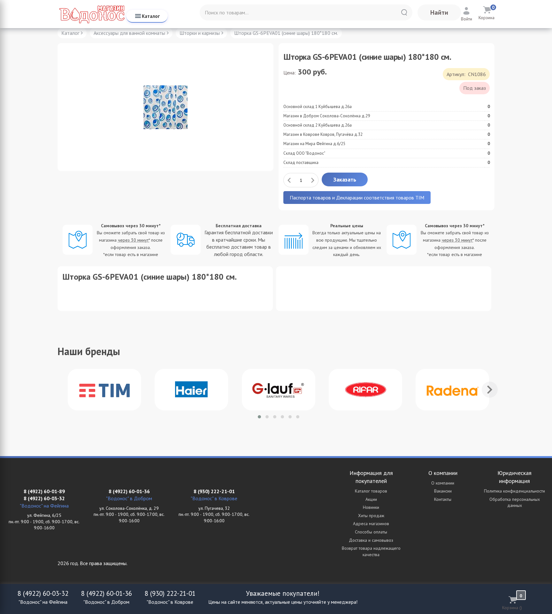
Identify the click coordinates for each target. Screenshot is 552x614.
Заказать (344, 179)
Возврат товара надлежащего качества (371, 551)
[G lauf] (278, 389)
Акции (371, 499)
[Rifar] (365, 389)
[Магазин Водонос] (91, 14)
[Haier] (191, 389)
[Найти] (404, 12)
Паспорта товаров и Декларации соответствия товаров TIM (357, 197)
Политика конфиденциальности (514, 491)
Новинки (371, 507)
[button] (259, 416)
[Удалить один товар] (289, 180)
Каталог (151, 16)
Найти (439, 12)
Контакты (442, 499)
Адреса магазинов (371, 523)
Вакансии (443, 491)
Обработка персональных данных (514, 502)
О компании (442, 483)
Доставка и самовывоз (371, 540)
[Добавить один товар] (313, 180)
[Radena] (452, 389)
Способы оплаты (371, 532)
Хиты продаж (371, 515)
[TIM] (104, 389)
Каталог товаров (371, 491)
